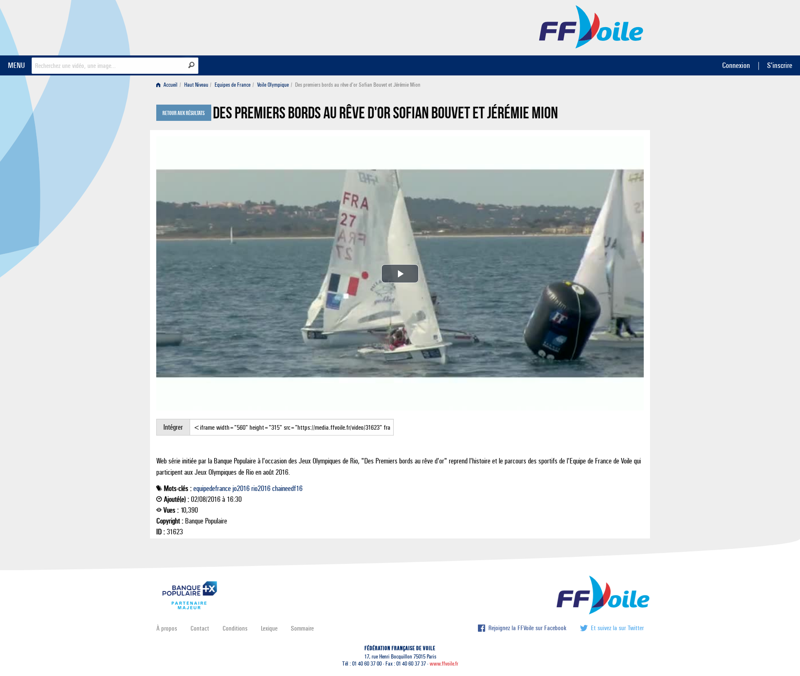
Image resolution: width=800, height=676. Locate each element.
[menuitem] (168, 84)
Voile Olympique (273, 84)
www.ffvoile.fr (444, 663)
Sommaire (302, 628)
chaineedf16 (287, 488)
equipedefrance (212, 488)
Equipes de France (232, 84)
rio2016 (260, 488)
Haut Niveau (196, 84)
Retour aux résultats (183, 113)
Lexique (269, 628)
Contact (199, 628)
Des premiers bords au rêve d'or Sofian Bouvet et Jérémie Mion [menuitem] (357, 84)
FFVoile (591, 26)
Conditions (235, 628)
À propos (166, 628)
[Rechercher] (191, 65)
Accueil (170, 84)
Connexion (736, 65)
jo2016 (241, 488)
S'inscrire (779, 65)
